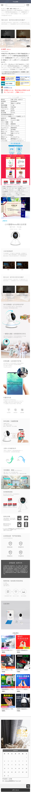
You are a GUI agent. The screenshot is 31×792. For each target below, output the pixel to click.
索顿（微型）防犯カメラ (13, 8)
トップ (2, 8)
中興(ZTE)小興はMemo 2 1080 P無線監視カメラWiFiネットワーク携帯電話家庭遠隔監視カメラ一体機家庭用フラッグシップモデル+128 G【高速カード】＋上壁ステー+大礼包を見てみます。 (15, 12)
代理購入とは (8, 87)
